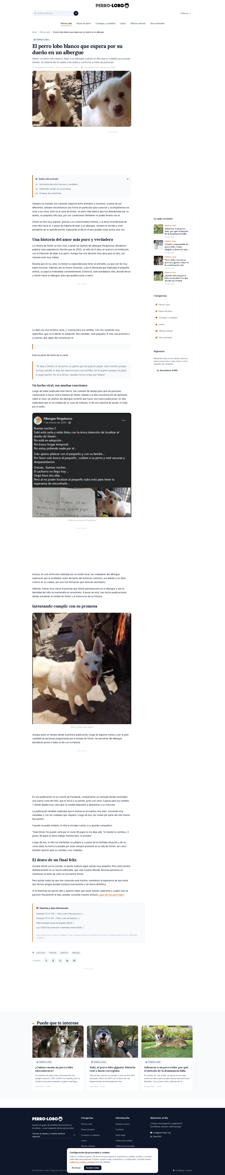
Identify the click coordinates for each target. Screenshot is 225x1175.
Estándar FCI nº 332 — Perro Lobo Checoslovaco (58, 914)
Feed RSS (157, 1136)
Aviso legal (120, 1135)
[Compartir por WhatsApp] (60, 960)
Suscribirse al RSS (169, 370)
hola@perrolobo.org (162, 1132)
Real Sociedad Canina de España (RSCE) (54, 923)
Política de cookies (124, 1140)
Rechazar (76, 1168)
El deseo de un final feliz (50, 193)
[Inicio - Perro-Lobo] (112, 5)
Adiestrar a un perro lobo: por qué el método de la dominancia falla (166, 1069)
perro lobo (41, 953)
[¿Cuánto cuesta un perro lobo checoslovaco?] (58, 1042)
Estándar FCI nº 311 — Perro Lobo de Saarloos (57, 918)
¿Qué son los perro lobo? (111, 894)
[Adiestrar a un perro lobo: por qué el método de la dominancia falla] (167, 1042)
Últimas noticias (137, 23)
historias (52, 953)
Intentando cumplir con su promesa (55, 189)
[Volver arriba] (219, 1170)
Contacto (120, 1129)
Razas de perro (84, 23)
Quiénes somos (123, 1124)
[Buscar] (76, 13)
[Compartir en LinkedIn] (67, 960)
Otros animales (157, 23)
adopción (64, 953)
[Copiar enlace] (74, 960)
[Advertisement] (112, 152)
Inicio (34, 32)
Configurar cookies (184, 1170)
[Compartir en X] (46, 960)
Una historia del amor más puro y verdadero (58, 184)
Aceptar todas (92, 1168)
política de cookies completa (82, 1162)
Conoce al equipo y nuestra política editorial (48, 1135)
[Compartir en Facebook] (53, 960)
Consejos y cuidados (105, 23)
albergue (76, 953)
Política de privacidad (125, 1146)
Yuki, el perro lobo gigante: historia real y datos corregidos (112, 1069)
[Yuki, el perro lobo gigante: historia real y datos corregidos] (112, 1042)
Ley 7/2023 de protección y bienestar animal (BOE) (59, 927)
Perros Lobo (66, 23)
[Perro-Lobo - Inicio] (53, 1118)
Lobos (123, 23)
